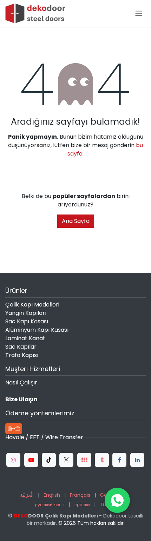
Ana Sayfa (76, 221)
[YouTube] (31, 460)
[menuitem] (27, 495)
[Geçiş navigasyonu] (139, 13)
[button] (117, 500)
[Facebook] (119, 460)
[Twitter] (66, 460)
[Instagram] (13, 460)
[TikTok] (49, 460)
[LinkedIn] (137, 460)
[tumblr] (102, 460)
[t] (84, 460)
